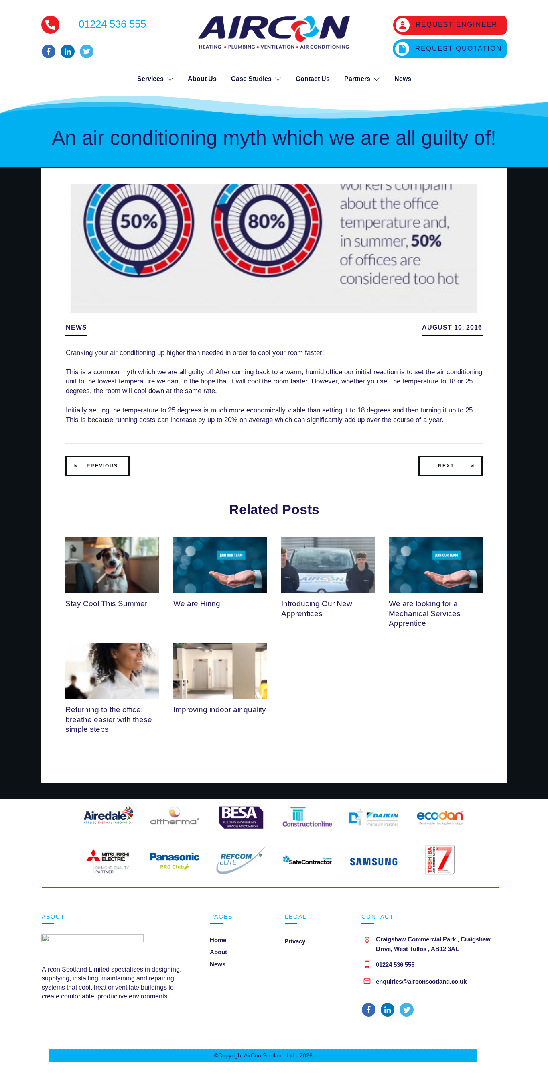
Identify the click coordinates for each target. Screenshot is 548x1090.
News (76, 327)
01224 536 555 (395, 964)
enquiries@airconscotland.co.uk (421, 981)
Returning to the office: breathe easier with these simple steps (108, 719)
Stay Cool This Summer (106, 603)
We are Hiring (196, 603)
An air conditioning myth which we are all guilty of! (274, 137)
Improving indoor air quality (219, 709)
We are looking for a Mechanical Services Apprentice (425, 613)
